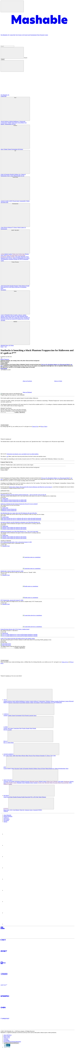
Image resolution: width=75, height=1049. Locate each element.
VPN (54, 702)
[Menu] (12, 6)
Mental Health (17, 175)
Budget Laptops (8, 254)
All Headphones (4, 259)
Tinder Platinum (22, 285)
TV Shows (14, 227)
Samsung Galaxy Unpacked (31, 810)
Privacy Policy (44, 426)
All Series (3, 320)
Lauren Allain (5, 517)
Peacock (31, 755)
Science (20, 35)
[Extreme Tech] (12, 1006)
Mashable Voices (4, 317)
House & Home (41, 768)
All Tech (14, 124)
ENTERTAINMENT (8, 754)
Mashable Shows (4, 345)
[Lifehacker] (12, 983)
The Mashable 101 (5, 35)
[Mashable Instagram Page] (14, 856)
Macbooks (47, 782)
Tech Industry (37, 702)
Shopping (42, 35)
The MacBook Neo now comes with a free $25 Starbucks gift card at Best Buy (19, 513)
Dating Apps (15, 254)
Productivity (10, 702)
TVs (52, 702)
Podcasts (10, 227)
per (7, 456)
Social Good (27, 35)
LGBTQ (11, 201)
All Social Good (4, 202)
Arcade (5, 728)
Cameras (27, 701)
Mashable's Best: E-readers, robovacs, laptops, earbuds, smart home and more (14, 315)
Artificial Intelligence (14, 121)
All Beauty (6, 781)
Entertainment (33, 35)
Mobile (9, 122)
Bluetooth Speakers (34, 781)
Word (31, 728)
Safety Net (11, 317)
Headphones (3, 256)
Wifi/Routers (59, 702)
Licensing (6, 1039)
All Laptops (26, 258)
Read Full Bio (4, 368)
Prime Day (22, 810)
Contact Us (6, 817)
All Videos (11, 345)
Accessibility (6, 1040)
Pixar (34, 755)
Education (17, 768)
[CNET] (12, 949)
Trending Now (20, 319)
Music (27, 755)
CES (11, 810)
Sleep (8, 175)
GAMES (6, 727)
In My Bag (26, 319)
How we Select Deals (9, 742)
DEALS (5, 741)
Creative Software (34, 701)
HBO (14, 755)
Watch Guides (21, 227)
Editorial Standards (8, 816)
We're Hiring (6, 819)
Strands (27, 728)
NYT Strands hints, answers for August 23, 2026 (12, 600)
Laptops (2, 254)
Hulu (17, 755)
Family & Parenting (5, 174)
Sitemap (5, 821)
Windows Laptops (8, 784)
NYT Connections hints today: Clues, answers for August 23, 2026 (16, 542)
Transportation (8, 124)
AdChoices (16, 1043)
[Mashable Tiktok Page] (14, 890)
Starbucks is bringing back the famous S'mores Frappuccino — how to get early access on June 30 (23, 494)
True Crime (53, 755)
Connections (16, 728)
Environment (14, 149)
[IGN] (12, 1017)
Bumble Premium (14, 285)
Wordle (34, 728)
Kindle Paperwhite (25, 797)
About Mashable (7, 815)
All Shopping (25, 259)
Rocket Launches (29, 715)
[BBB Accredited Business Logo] (7, 1047)
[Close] (12, 66)
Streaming (42, 755)
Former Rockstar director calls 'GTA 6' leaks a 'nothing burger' (15, 629)
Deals (38, 35)
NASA (23, 715)
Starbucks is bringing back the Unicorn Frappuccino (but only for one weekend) (19, 503)
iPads (7, 782)
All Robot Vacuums (13, 259)
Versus (21, 317)
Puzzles (24, 728)
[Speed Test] (12, 1028)
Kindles (13, 256)
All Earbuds (11, 781)
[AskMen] (12, 994)
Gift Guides (17, 256)
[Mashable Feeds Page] (14, 924)
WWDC (40, 810)
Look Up (3, 315)
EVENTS (6, 808)
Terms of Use (35, 426)
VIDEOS (6, 811)
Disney (11, 755)
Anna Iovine (5, 633)
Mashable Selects (5, 258)
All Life (22, 175)
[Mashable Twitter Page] (14, 845)
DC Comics (6, 755)
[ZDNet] (12, 961)
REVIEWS (6, 795)
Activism (3, 201)
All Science (20, 149)
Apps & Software (5, 121)
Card (8, 728)
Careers (11, 175)
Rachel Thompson (5, 359)
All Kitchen (17, 781)
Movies (6, 227)
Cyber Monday (15, 810)
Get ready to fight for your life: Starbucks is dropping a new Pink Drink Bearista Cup (20, 522)
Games (46, 35)
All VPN (20, 259)
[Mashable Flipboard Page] (14, 901)
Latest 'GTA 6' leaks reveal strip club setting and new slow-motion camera (18, 638)
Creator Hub (12, 35)
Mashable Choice (25, 256)
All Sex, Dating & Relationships (16, 258)
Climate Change (7, 149)
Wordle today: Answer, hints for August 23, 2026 (12, 571)
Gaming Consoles (54, 701)
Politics (28, 201)
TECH (5, 699)
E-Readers (55, 781)
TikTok (42, 702)
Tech (17, 35)
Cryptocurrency (4, 122)
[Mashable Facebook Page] (14, 834)
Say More (17, 316)
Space (2, 149)
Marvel (20, 755)
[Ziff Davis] (12, 937)
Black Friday (7, 810)
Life (23, 35)
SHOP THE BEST (8, 780)
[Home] (37, 23)
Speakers (9, 256)
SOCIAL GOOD (8, 729)
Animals (5, 715)
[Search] (12, 53)
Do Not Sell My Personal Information (12, 1041)
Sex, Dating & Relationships (58, 768)
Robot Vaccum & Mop (20, 255)
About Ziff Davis (7, 1035)
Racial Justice (16, 201)
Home (2, 346)
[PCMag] (12, 972)
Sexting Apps (21, 254)
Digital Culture (10, 768)
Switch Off (14, 319)
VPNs (4, 255)
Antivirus (10, 701)
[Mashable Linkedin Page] (14, 912)
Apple (13, 701)
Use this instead (4, 425)
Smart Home (15, 122)
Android (5, 701)
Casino (11, 728)
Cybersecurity (22, 121)
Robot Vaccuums (10, 255)
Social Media (21, 122)
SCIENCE (6, 714)
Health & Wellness (14, 174)
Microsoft (71, 701)
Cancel (2, 59)
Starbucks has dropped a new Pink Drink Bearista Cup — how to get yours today (19, 531)
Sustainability (23, 201)
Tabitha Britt (5, 498)
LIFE (5, 767)
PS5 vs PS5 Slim (10, 287)
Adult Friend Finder (5, 285)
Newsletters (6, 820)
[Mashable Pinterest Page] (14, 879)
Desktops (48, 701)
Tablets (31, 702)
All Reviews (17, 287)
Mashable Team (6, 546)
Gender (6, 201)
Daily (20, 728)
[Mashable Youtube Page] (14, 867)
